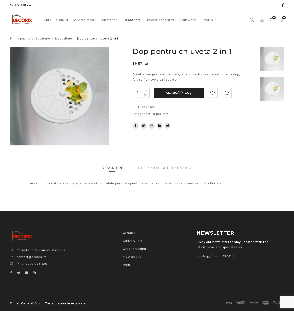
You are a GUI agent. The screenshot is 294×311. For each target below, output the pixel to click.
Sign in (262, 20)
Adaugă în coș (179, 93)
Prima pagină (20, 38)
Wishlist (273, 17)
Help (126, 265)
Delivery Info (133, 241)
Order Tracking (134, 249)
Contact (129, 233)
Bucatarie (42, 38)
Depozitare (63, 38)
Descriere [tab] (112, 168)
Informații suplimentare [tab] (164, 168)
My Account (132, 257)
